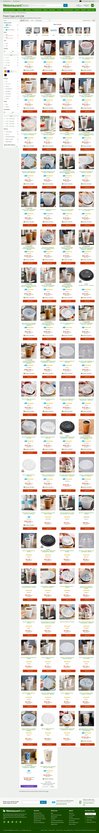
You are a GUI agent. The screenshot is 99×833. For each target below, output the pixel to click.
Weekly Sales (54, 816)
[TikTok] (16, 822)
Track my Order (90, 817)
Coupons (53, 818)
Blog (52, 813)
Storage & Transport (68, 9)
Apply (11, 55)
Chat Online (89, 820)
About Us (71, 813)
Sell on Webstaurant (74, 822)
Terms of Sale (44, 830)
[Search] (16, 147)
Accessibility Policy (68, 830)
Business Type (91, 9)
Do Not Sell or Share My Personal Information (85, 830)
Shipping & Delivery (91, 822)
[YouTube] (8, 822)
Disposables (52, 9)
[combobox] (47, 5)
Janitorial (77, 9)
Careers (71, 816)
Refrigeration (20, 9)
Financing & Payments (74, 818)
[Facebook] (12, 822)
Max (13, 51)
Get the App (16, 1)
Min (4, 51)
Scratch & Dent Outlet (56, 815)
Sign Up (43, 802)
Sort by (32, 20)
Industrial (83, 9)
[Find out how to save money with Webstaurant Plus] (25, 62)
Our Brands (72, 815)
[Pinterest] (20, 822)
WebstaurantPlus (38, 813)
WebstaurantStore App (39, 816)
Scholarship (72, 820)
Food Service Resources (57, 820)
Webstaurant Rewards (39, 815)
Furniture (59, 9)
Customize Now (29, 786)
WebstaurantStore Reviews (57, 822)
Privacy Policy (51, 830)
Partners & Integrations (39, 822)
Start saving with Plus (61, 803)
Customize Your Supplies (40, 818)
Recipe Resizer (37, 820)
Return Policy (72, 824)
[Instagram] (4, 822)
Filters (5, 20)
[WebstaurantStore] (16, 811)
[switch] (93, 20)
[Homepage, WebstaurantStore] (16, 5)
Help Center (7, 1)
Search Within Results (9, 144)
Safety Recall (54, 824)
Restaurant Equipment (9, 9)
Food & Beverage (37, 9)
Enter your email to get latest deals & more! (11, 802)
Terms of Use (59, 830)
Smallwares (28, 9)
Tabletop (45, 9)
